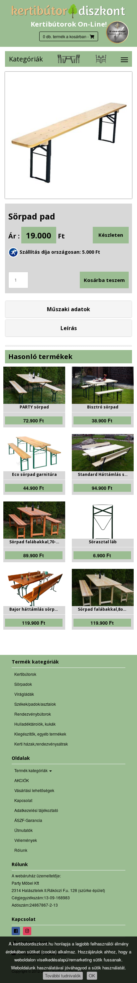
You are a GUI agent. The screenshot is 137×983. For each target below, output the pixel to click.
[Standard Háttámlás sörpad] (103, 457)
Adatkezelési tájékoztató (36, 810)
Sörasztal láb (103, 542)
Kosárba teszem (104, 280)
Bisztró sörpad (102, 407)
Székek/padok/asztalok (35, 704)
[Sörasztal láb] (103, 523)
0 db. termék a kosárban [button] (64, 36)
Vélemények (25, 840)
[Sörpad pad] (68, 135)
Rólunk (20, 850)
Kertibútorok (25, 674)
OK (92, 975)
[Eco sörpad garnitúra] (34, 454)
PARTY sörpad (34, 407)
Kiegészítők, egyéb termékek (40, 734)
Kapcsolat (23, 800)
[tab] (68, 309)
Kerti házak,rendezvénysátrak (41, 744)
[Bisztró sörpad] (103, 387)
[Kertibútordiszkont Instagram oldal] (28, 931)
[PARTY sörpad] (34, 387)
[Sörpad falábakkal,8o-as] (103, 589)
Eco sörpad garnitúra (34, 474)
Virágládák (24, 694)
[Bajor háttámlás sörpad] (34, 589)
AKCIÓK (21, 780)
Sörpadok (23, 684)
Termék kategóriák (31, 770)
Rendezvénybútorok (32, 714)
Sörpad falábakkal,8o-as (103, 609)
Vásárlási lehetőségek (34, 790)
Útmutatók (23, 830)
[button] (68, 309)
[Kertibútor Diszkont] (68, 11)
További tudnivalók (63, 975)
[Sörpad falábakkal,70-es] (34, 522)
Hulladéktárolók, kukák (35, 724)
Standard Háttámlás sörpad (103, 474)
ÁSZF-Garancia (28, 820)
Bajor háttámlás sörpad (34, 609)
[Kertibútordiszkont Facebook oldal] (17, 931)
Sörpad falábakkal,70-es (34, 542)
